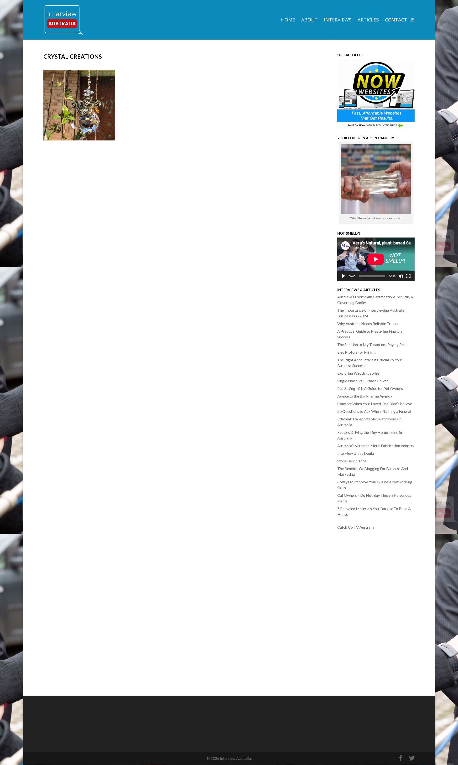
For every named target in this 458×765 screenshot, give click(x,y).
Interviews (337, 20)
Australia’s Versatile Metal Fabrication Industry (375, 445)
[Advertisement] (356, 608)
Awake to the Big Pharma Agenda (364, 396)
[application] (376, 259)
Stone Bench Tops (351, 461)
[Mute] (400, 276)
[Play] (343, 276)
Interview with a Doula (355, 453)
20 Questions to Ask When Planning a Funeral (374, 411)
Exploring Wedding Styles (358, 373)
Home (288, 20)
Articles (368, 20)
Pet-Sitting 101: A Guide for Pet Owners (370, 388)
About (309, 20)
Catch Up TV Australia (355, 527)
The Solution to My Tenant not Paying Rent (372, 344)
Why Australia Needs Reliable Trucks (367, 323)
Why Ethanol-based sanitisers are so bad (375, 218)
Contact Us (400, 20)
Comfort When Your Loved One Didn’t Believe (374, 403)
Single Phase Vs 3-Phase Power (362, 380)
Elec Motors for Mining (356, 352)
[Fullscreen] (408, 276)
